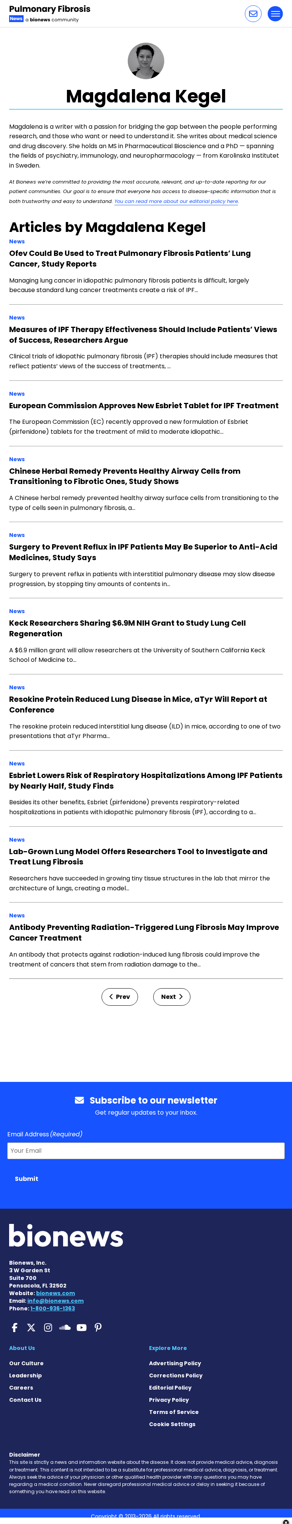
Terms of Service (174, 1412)
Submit (26, 1178)
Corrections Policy (176, 1375)
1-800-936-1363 (52, 1308)
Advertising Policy (175, 1363)
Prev (122, 996)
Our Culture (26, 1363)
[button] (253, 13)
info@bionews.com (55, 1301)
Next (169, 996)
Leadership (25, 1375)
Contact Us (25, 1400)
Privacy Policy (169, 1400)
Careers (21, 1387)
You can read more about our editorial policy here (176, 201)
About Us (22, 1348)
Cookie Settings (172, 1424)
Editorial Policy (170, 1387)
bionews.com (55, 1293)
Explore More (168, 1348)
